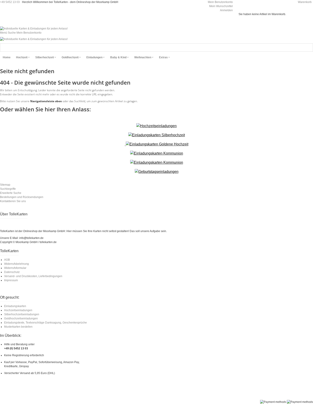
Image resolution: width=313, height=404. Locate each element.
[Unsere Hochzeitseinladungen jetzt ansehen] (156, 126)
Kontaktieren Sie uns (13, 201)
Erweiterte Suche (10, 193)
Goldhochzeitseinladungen (21, 318)
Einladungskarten (15, 306)
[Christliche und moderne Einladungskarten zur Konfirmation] (156, 162)
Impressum (11, 280)
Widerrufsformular (15, 268)
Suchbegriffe (8, 188)
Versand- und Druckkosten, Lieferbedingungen (33, 276)
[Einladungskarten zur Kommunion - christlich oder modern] (156, 153)
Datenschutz (12, 272)
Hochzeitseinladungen (18, 310)
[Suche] (309, 47)
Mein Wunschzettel (221, 6)
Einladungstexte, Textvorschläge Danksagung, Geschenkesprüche (45, 322)
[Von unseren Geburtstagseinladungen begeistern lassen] (156, 172)
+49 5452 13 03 (10, 2)
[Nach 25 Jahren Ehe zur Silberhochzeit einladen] (156, 135)
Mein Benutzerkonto (220, 2)
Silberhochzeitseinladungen (21, 314)
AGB (7, 259)
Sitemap (5, 184)
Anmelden (226, 10)
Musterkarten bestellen (18, 326)
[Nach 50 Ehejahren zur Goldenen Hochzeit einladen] (156, 144)
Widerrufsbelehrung (16, 263)
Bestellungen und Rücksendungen (21, 197)
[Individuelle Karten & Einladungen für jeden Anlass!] (34, 28)
